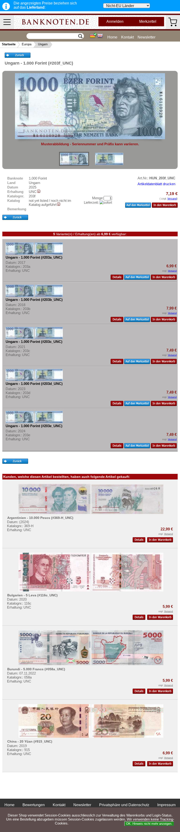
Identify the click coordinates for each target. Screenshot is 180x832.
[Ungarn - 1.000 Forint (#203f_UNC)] (74, 159)
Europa (26, 44)
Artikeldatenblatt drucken (156, 184)
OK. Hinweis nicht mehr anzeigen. (149, 823)
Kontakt (127, 37)
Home (112, 37)
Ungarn (43, 44)
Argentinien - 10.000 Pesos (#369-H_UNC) (40, 518)
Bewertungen (33, 805)
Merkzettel (147, 21)
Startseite (8, 44)
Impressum (166, 805)
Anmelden (115, 21)
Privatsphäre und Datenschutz (124, 805)
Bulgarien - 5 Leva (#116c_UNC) (32, 595)
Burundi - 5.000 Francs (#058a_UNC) (36, 669)
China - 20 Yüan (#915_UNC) (29, 741)
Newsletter (146, 37)
